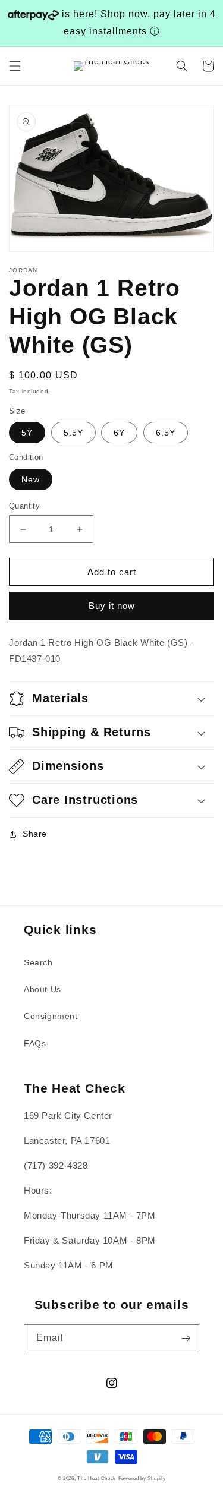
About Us (42, 989)
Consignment (51, 1016)
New (30, 479)
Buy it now (112, 606)
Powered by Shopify (142, 1478)
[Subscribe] (185, 1338)
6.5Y (165, 432)
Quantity (24, 505)
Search (38, 962)
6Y (119, 432)
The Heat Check (96, 1478)
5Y (27, 432)
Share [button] (35, 833)
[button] (15, 66)
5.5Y (73, 432)
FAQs (35, 1043)
